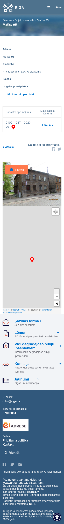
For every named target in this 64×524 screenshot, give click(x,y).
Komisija (22, 364)
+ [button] (57, 291)
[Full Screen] (56, 303)
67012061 (9, 413)
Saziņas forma (27, 321)
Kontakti (8, 444)
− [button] (57, 296)
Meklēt (14, 453)
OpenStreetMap (19, 309)
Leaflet (6, 309)
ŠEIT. (32, 504)
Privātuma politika (15, 440)
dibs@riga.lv (11, 401)
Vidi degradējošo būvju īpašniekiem (34, 346)
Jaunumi (22, 379)
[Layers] (55, 211)
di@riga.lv (33, 491)
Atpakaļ (9, 147)
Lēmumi (22, 332)
